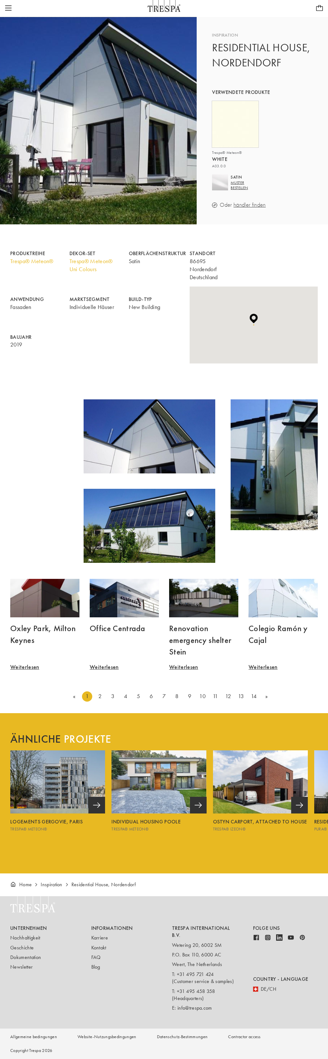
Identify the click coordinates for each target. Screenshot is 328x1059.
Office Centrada (117, 628)
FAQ (96, 957)
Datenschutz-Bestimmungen (182, 1036)
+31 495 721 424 (195, 974)
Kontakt (98, 948)
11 (215, 696)
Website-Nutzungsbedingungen (107, 1036)
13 (241, 696)
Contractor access (244, 1036)
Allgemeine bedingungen (33, 1036)
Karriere (99, 938)
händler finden (250, 205)
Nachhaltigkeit (25, 938)
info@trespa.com (194, 1008)
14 (254, 696)
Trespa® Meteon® (31, 261)
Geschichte (22, 948)
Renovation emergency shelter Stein (200, 640)
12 (228, 696)
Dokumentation (25, 957)
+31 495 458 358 (196, 991)
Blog (95, 967)
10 (202, 696)
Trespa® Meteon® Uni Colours (91, 265)
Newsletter (21, 967)
